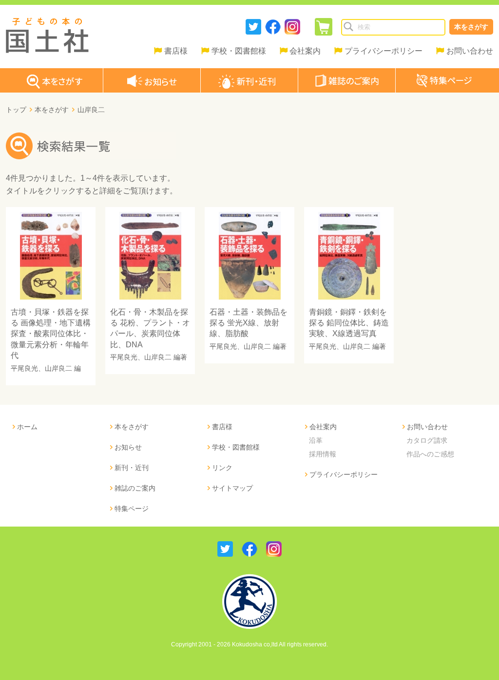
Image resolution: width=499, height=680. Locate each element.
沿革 (316, 440)
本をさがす (471, 27)
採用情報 (322, 454)
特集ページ (132, 508)
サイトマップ (232, 488)
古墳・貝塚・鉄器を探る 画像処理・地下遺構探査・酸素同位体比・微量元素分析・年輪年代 (51, 334)
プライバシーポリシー (383, 51)
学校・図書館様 (238, 51)
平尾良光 (24, 368)
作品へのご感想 (430, 454)
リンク (222, 468)
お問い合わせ (469, 51)
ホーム (27, 427)
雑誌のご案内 (135, 488)
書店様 (176, 51)
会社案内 (305, 51)
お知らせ (128, 447)
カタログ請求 (426, 440)
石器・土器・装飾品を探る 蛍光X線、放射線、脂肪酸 (249, 323)
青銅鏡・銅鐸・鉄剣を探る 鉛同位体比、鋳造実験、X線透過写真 (349, 323)
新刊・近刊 (132, 468)
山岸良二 (58, 368)
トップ (16, 109)
